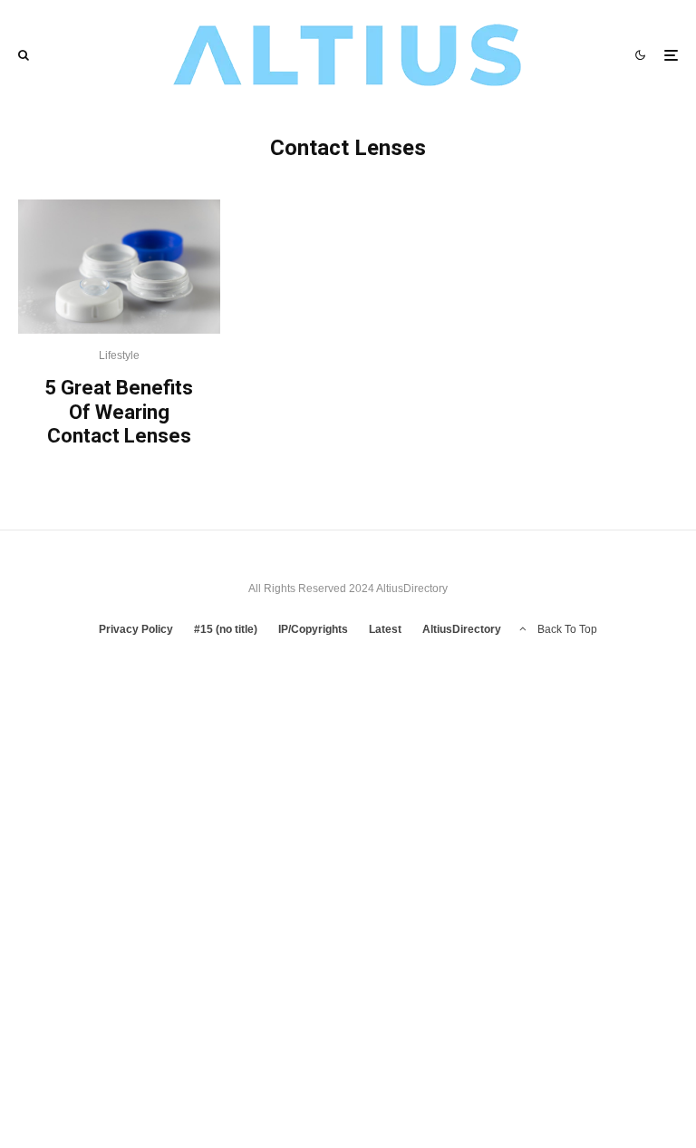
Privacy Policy (136, 629)
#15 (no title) (225, 629)
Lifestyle (119, 355)
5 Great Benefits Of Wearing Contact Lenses (118, 411)
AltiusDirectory (461, 629)
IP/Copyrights (313, 629)
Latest (385, 629)
